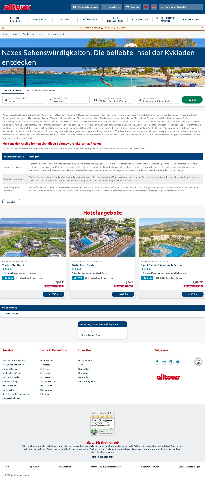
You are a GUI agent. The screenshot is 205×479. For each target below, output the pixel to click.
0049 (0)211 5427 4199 (103, 456)
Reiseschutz (46, 385)
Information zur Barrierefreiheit (106, 466)
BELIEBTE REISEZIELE (14, 19)
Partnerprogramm (86, 381)
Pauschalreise (13, 90)
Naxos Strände (11, 313)
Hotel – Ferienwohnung (41, 90)
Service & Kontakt (10, 377)
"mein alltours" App (11, 373)
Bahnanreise (46, 389)
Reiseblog (45, 373)
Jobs (80, 364)
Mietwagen (45, 394)
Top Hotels (45, 364)
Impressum (34, 466)
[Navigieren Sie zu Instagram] (164, 361)
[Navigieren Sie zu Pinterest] (171, 361)
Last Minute (46, 368)
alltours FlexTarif (10, 368)
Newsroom (83, 373)
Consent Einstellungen (189, 466)
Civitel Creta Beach (83, 264)
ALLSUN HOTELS (140, 19)
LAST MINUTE (40, 19)
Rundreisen (45, 377)
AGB (7, 466)
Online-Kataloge (10, 381)
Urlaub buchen (47, 360)
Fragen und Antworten (13, 364)
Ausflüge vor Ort (48, 381)
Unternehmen (85, 360)
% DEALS (64, 19)
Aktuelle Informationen (13, 360)
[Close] (202, 27)
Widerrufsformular (150, 466)
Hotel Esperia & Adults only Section (161, 264)
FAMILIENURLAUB (190, 19)
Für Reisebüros (9, 389)
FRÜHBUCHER (90, 19)
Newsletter (83, 368)
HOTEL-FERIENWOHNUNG (115, 19)
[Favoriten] (146, 7)
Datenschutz (84, 377)
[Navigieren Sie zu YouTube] (178, 361)
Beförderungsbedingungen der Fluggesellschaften (17, 396)
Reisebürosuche (10, 385)
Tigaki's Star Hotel (13, 264)
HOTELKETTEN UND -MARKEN (165, 19)
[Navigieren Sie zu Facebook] (157, 361)
